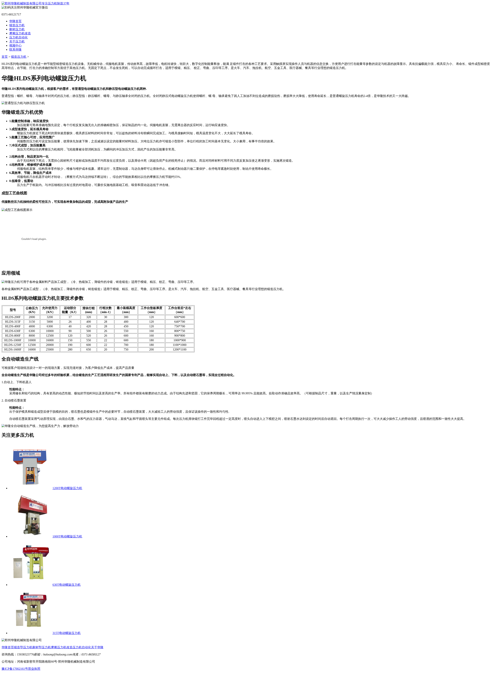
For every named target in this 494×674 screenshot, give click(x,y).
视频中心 (15, 45)
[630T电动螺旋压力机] (30, 584)
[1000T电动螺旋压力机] (30, 536)
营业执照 (34, 668)
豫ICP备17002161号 (15, 668)
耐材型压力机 (41, 647)
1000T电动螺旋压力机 (67, 536)
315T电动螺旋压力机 (66, 633)
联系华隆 (15, 49)
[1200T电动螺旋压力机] (30, 488)
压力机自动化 (18, 37)
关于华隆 (97, 647)
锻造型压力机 (23, 647)
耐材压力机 (17, 29)
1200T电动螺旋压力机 (67, 488)
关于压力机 (17, 41)
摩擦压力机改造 (20, 33)
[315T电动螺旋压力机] (30, 633)
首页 (5, 56)
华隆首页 (15, 21)
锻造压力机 (17, 25)
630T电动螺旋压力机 (66, 584)
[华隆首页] (35, 3)
